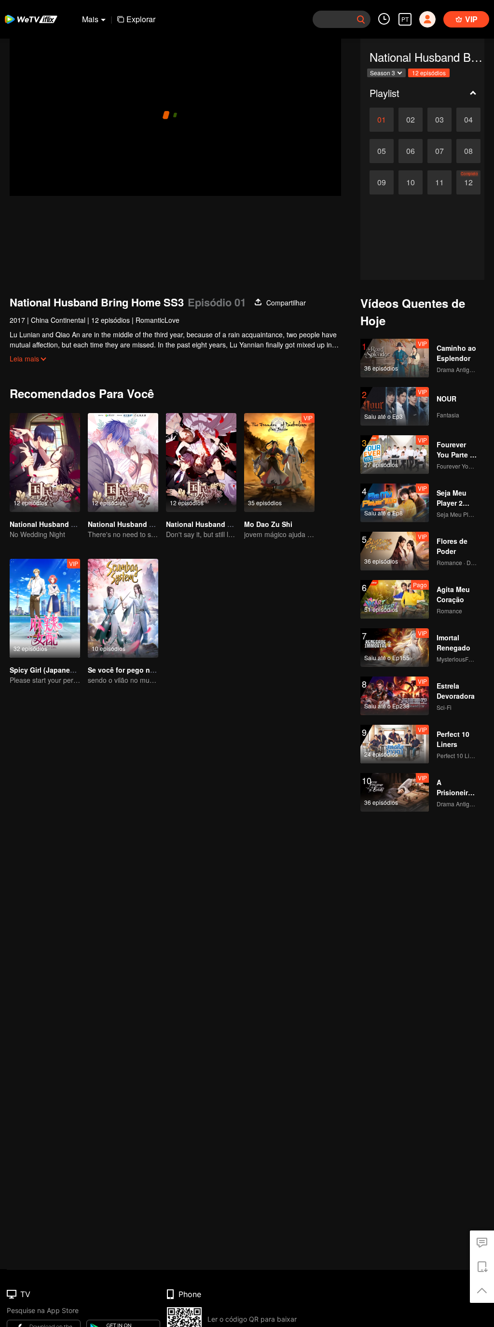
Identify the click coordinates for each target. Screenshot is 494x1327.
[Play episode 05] (382, 151)
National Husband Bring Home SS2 (223, 524)
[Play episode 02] (410, 120)
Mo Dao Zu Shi (268, 524)
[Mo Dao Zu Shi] (279, 462)
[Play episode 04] (468, 120)
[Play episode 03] (439, 120)
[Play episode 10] (410, 182)
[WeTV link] (31, 19)
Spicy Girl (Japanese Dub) (53, 670)
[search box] (361, 19)
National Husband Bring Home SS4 (145, 524)
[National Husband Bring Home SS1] (45, 462)
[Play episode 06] (410, 151)
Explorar (140, 19)
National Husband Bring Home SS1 (67, 524)
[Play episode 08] (468, 151)
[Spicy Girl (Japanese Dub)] (45, 608)
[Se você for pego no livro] (123, 608)
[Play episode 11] (439, 182)
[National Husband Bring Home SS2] (201, 462)
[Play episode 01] (382, 120)
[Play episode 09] (382, 182)
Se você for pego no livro (129, 670)
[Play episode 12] (468, 182)
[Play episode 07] (439, 151)
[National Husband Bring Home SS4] (123, 462)
